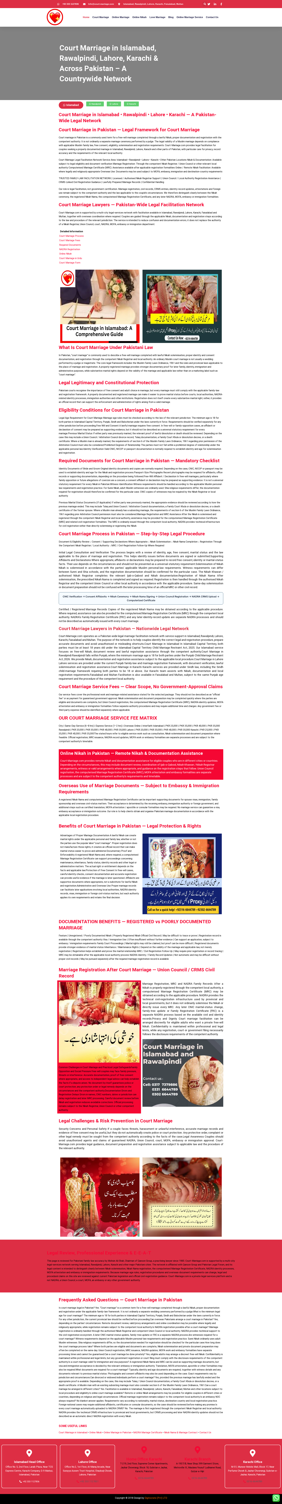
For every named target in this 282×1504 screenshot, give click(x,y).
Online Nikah (139, 17)
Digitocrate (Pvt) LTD (156, 1498)
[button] (205, 4)
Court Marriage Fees (69, 240)
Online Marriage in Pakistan (117, 1432)
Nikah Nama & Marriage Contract (181, 1432)
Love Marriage (157, 17)
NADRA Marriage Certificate (147, 1432)
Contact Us (212, 17)
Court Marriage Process (71, 236)
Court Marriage (100, 17)
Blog (171, 17)
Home (86, 17)
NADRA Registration (69, 249)
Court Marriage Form (69, 262)
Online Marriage (120, 17)
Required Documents (70, 245)
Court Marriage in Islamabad (73, 1432)
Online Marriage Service (190, 17)
